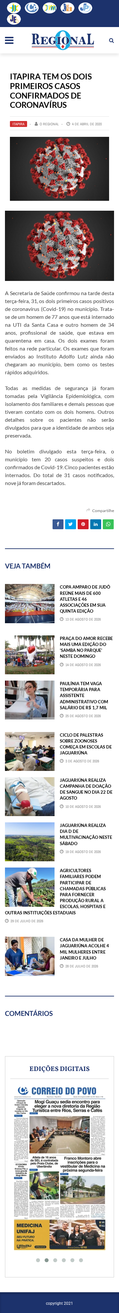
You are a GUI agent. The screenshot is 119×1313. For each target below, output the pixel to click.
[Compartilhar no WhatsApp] (108, 524)
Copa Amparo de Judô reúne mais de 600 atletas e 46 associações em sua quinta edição (85, 599)
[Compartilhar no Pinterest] (83, 524)
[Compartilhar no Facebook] (58, 524)
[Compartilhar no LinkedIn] (95, 524)
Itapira (18, 124)
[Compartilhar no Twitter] (70, 524)
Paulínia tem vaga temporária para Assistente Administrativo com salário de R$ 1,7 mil (84, 695)
